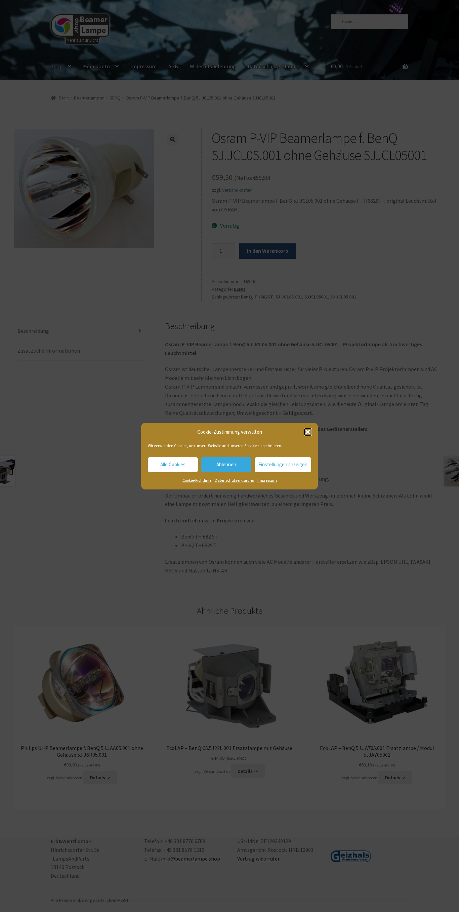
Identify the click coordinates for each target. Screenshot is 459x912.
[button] (307, 432)
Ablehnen (226, 464)
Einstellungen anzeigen (282, 464)
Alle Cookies (172, 464)
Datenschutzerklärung (234, 480)
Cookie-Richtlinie (196, 480)
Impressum (267, 480)
